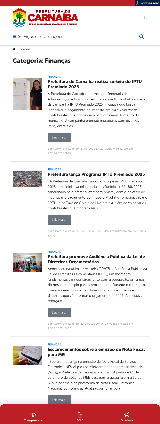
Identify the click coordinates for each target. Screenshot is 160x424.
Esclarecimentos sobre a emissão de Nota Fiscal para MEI (96, 352)
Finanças (54, 76)
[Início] (14, 49)
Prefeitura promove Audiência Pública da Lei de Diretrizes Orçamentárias (96, 259)
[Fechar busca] (142, 37)
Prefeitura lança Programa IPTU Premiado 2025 (96, 174)
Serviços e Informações (40, 36)
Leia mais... (59, 137)
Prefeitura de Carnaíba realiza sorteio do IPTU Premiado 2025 (95, 84)
